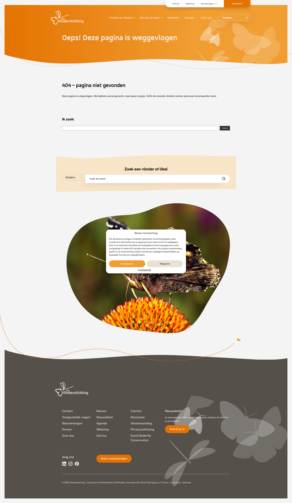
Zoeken (225, 128)
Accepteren (127, 263)
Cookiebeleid (144, 270)
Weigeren (165, 263)
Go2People (119, 482)
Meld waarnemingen (114, 458)
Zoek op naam (98, 178)
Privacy (164, 482)
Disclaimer (175, 482)
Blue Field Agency (150, 482)
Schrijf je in (177, 429)
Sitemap (187, 482)
